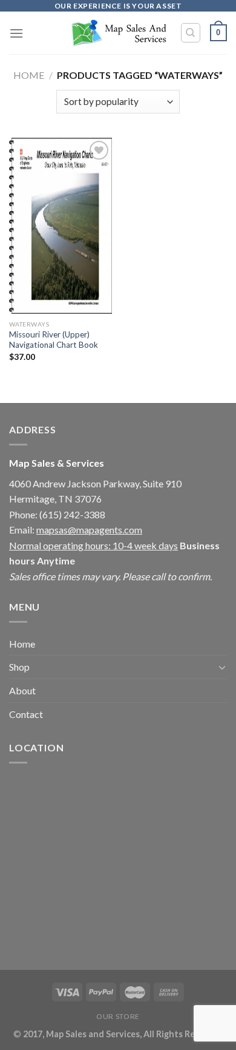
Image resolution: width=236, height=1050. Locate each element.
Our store (118, 1016)
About (22, 690)
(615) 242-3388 (72, 514)
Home (28, 75)
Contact (26, 714)
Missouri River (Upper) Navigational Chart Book (53, 340)
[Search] (191, 32)
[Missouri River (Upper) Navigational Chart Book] (60, 226)
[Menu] (16, 33)
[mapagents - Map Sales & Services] (118, 33)
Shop (19, 666)
